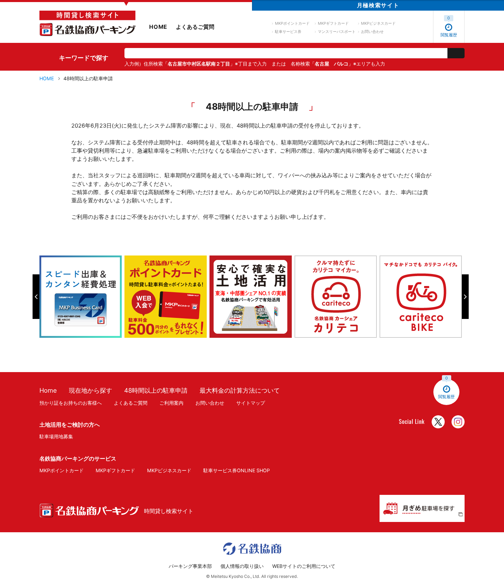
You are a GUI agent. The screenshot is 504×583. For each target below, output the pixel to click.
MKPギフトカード (333, 23)
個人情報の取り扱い (242, 566)
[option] (81, 296)
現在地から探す (90, 390)
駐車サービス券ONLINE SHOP (236, 470)
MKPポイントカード (292, 23)
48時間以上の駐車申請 (156, 390)
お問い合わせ (372, 31)
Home (48, 390)
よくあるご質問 (195, 26)
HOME (158, 26)
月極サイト (378, 5)
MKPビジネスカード (378, 23)
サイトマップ (250, 403)
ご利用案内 (171, 403)
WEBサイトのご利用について (303, 566)
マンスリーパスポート (337, 31)
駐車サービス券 (288, 31)
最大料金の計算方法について (240, 390)
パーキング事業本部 (190, 566)
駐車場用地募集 (56, 436)
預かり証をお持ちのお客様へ (70, 403)
